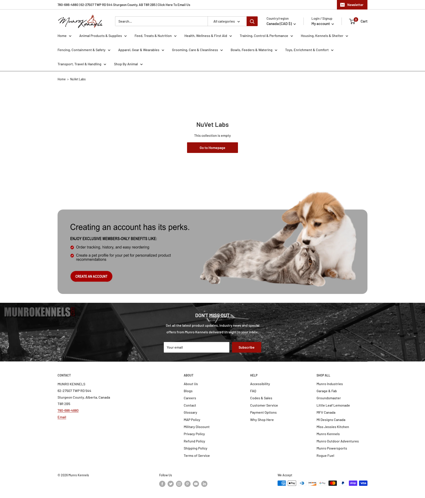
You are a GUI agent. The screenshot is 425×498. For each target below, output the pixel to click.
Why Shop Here (262, 419)
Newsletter (355, 5)
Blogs (188, 391)
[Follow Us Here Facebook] (162, 484)
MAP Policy (192, 419)
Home (62, 35)
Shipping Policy (195, 448)
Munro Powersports (332, 448)
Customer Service (264, 405)
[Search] (252, 21)
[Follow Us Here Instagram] (179, 484)
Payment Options (263, 412)
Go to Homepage (212, 147)
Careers (190, 398)
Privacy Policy (194, 434)
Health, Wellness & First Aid (205, 35)
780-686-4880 (68, 410)
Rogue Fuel (325, 455)
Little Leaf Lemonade (333, 405)
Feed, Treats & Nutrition (153, 35)
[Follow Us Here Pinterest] (187, 484)
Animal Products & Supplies (100, 35)
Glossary (190, 412)
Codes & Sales (261, 398)
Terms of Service (197, 455)
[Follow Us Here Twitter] (171, 484)
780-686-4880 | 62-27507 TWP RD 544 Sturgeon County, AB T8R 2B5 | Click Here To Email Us (124, 5)
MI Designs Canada (331, 419)
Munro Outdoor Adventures (338, 441)
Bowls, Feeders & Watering (251, 50)
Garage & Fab (327, 391)
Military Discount (197, 427)
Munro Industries (330, 384)
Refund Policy (194, 441)
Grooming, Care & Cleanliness (195, 50)
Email (62, 417)
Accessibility (260, 384)
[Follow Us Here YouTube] (196, 484)
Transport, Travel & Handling (79, 64)
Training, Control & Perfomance (264, 35)
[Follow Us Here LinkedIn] (204, 484)
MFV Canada (326, 412)
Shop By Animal (126, 64)
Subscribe (247, 347)
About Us (191, 384)
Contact (190, 405)
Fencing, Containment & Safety (82, 50)
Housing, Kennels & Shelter (322, 35)
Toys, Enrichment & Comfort (307, 50)
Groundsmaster (329, 398)
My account (320, 23)
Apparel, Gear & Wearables (138, 50)
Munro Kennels (328, 434)
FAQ (253, 391)
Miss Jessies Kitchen (333, 427)
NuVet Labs (78, 79)
